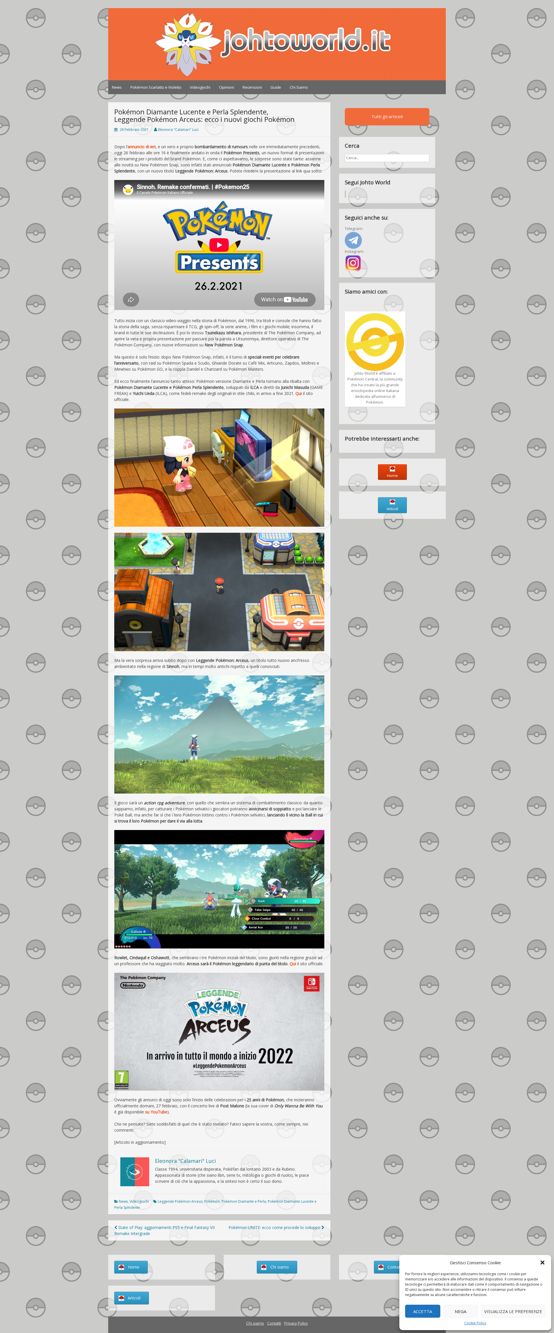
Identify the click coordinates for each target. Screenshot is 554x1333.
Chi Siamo (299, 87)
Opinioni (226, 87)
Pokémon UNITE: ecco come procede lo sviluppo (275, 1227)
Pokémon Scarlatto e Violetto (155, 87)
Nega (460, 1311)
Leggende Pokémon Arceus (180, 1201)
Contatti (274, 1323)
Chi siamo (255, 1323)
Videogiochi (200, 87)
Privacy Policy (296, 1323)
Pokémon (212, 1201)
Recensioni (252, 87)
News (117, 87)
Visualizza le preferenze (513, 1311)
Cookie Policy (475, 1323)
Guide (275, 87)
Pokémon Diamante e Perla (244, 1201)
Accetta (422, 1311)
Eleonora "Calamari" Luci (178, 129)
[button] (542, 1262)
